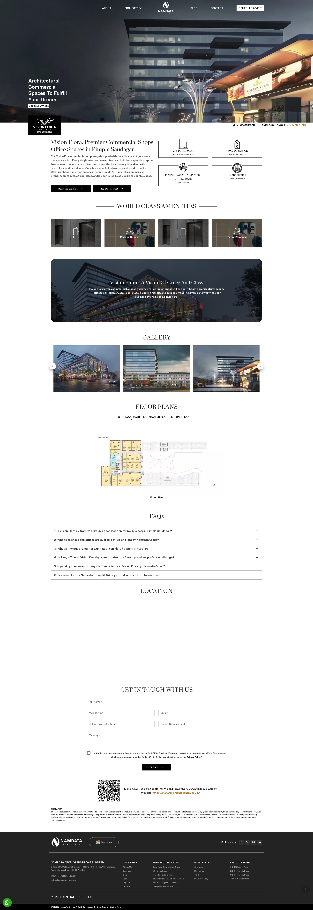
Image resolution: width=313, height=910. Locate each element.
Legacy (126, 882)
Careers (127, 878)
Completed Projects (162, 886)
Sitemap (198, 867)
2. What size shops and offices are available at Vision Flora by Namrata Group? (106, 539)
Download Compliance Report (167, 867)
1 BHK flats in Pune (239, 867)
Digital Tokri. (116, 907)
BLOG (193, 8)
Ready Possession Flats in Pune (168, 878)
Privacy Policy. (194, 757)
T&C (196, 875)
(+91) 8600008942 (63, 875)
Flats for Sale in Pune (163, 875)
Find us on (106, 842)
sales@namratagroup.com (64, 880)
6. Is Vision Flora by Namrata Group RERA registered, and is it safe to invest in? (107, 575)
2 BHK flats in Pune (239, 871)
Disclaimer (199, 871)
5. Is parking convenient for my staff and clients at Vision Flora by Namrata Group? (109, 566)
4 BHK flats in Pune (239, 878)
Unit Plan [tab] (182, 416)
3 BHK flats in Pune (239, 875)
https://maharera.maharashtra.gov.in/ (176, 792)
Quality (126, 886)
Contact (127, 871)
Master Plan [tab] (158, 416)
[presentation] (52, 366)
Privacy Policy (201, 878)
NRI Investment (160, 871)
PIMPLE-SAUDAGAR (273, 125)
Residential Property (73, 897)
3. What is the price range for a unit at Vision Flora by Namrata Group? (101, 548)
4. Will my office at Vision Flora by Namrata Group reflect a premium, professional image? (114, 557)
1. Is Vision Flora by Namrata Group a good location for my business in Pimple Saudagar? (113, 531)
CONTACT (216, 8)
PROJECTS (132, 8)
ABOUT (106, 8)
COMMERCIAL (248, 125)
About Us (127, 867)
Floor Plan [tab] (132, 416)
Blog (125, 875)
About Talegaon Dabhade (165, 882)
